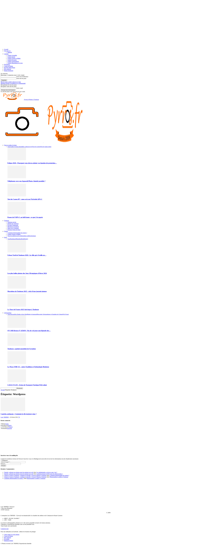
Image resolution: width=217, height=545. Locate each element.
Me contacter (7, 69)
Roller (22, 239)
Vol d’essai (66, 314)
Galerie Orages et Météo (14, 58)
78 (19, 417)
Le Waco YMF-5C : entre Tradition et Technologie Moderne (28, 367)
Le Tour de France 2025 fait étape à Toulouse (23, 309)
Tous (8, 146)
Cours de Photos (8, 66)
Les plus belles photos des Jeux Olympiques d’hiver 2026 (27, 273)
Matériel (9, 52)
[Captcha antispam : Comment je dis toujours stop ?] (13, 410)
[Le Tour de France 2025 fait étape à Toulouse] (16, 306)
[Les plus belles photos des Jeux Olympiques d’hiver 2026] (16, 270)
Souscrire (9, 428)
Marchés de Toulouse (13, 226)
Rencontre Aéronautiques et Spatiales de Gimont (50, 314)
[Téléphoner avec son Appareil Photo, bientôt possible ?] (16, 178)
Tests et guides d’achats (10, 145)
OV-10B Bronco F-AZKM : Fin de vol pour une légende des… (29, 330)
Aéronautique (7, 313)
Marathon (18, 239)
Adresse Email (5, 462)
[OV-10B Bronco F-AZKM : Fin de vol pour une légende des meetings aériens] (16, 327)
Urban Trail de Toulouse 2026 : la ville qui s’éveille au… (26, 255)
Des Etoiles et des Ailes (20, 314)
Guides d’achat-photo (16, 146)
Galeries (6, 54)
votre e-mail (19, 88)
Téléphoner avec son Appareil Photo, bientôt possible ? (26, 181)
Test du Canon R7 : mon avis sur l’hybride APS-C (24, 199)
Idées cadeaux (25, 146)
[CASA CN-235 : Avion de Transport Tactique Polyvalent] (16, 381)
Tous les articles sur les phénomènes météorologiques (21, 236)
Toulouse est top (11, 222)
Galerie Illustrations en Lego (15, 63)
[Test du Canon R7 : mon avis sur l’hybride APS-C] (16, 196)
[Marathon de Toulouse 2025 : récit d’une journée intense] (16, 288)
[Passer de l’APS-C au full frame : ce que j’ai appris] (16, 214)
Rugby (26, 239)
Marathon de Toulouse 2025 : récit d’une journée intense (27, 291)
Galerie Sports (11, 57)
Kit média (6, 539)
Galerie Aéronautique (13, 61)
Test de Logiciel (36, 146)
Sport (5, 237)
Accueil (6, 49)
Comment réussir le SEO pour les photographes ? (49, 474)
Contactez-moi (4, 528)
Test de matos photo (46, 146)
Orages (6, 231)
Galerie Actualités (12, 55)
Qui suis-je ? (7, 51)
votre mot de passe (21, 78)
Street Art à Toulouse (13, 228)
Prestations (7, 64)
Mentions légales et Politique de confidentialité (13, 83)
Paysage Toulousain (12, 225)
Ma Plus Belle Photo (9, 67)
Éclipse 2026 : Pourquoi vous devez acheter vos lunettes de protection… (32, 163)
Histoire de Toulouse (13, 223)
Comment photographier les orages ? (17, 233)
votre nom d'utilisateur (22, 76)
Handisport (13, 239)
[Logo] (22, 142)
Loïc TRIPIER (5, 417)
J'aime (7, 424)
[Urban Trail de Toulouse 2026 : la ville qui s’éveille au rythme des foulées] (16, 252)
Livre (30, 146)
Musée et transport (32, 314)
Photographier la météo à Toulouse (59, 477)
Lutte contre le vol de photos (11, 534)
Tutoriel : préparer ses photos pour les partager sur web (18, 472)
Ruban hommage (8, 70)
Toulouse (6, 220)
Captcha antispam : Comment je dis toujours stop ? (19, 414)
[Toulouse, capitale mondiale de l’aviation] (16, 345)
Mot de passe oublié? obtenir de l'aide (11, 82)
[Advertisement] (108, 441)
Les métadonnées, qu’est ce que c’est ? (46, 472)
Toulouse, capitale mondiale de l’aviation (21, 349)
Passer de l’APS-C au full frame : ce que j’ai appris (25, 217)
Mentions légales (8, 540)
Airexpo (12, 314)
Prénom (3, 463)
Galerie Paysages (12, 60)
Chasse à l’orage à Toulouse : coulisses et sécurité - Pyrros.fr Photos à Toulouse (25, 475)
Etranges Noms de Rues (13, 229)
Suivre (10, 425)
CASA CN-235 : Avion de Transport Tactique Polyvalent (27, 385)
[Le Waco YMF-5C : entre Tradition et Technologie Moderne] (16, 363)
